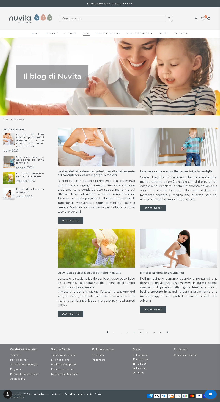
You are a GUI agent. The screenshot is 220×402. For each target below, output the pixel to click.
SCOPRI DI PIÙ (70, 220)
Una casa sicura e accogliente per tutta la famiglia (176, 171)
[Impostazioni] (208, 18)
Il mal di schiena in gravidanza (162, 272)
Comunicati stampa (185, 354)
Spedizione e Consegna (24, 364)
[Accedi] (196, 18)
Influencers (98, 359)
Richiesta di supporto (63, 364)
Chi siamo (70, 33)
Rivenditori (98, 354)
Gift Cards (181, 33)
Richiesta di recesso (62, 369)
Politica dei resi (19, 359)
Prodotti (52, 33)
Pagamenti (16, 369)
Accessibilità (17, 378)
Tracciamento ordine (63, 354)
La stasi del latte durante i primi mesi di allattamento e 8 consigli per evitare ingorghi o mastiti (96, 173)
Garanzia (15, 354)
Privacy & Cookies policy (24, 374)
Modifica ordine (60, 359)
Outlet (163, 33)
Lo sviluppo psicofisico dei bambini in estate (89, 272)
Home (36, 33)
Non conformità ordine (64, 374)
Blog (86, 33)
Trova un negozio (108, 33)
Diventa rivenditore (139, 33)
